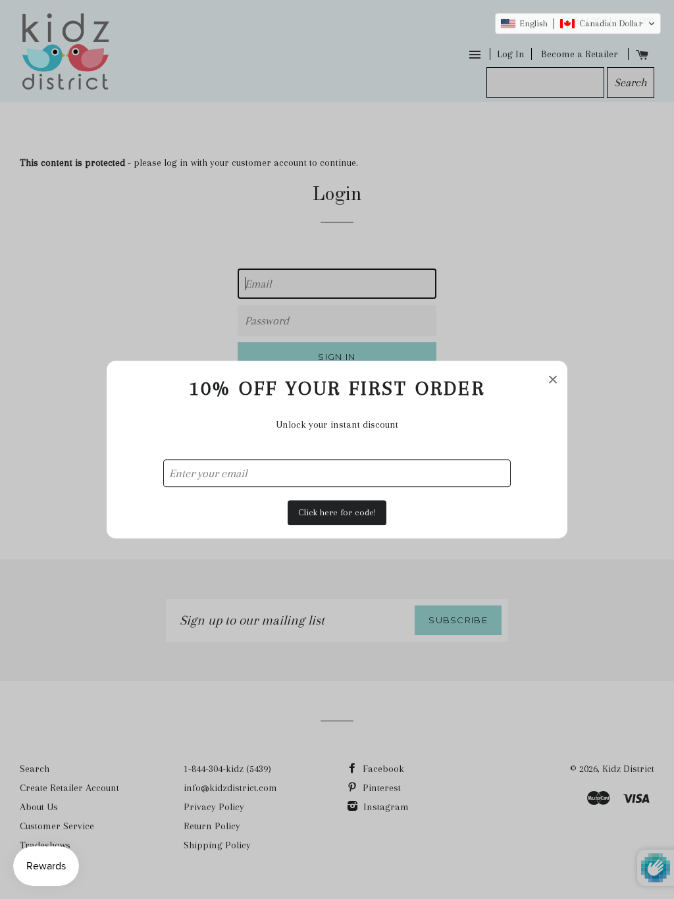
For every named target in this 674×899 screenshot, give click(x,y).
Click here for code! (337, 512)
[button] (578, 23)
